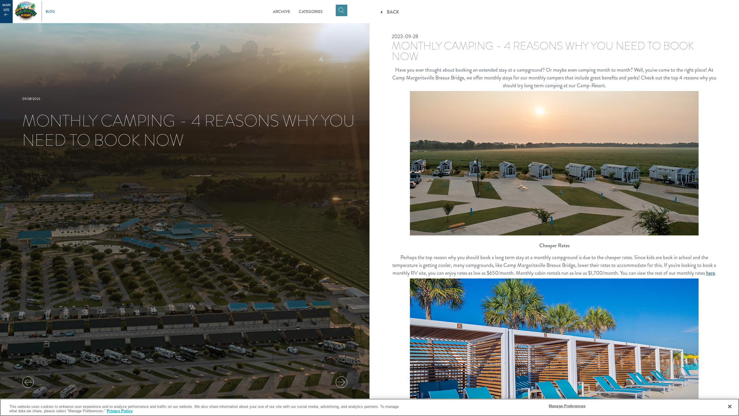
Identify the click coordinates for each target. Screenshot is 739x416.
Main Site (6, 7)
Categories (311, 11)
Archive (281, 11)
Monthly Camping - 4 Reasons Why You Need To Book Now (188, 130)
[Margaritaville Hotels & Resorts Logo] (26, 11)
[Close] (729, 406)
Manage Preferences (567, 406)
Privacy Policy (120, 411)
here (710, 273)
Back (393, 12)
